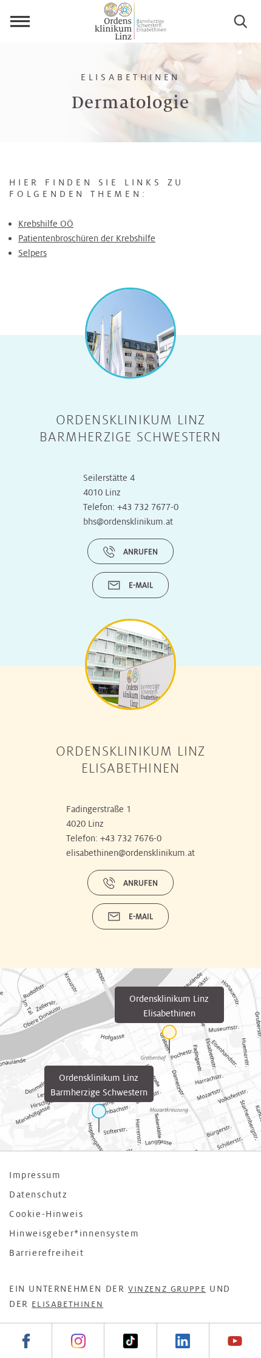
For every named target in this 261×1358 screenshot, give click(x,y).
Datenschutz (38, 1194)
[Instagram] (78, 1340)
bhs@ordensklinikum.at (128, 521)
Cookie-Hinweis (46, 1213)
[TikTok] (130, 1340)
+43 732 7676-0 (130, 838)
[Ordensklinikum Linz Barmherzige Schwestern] (99, 1118)
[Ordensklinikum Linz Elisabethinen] (169, 1039)
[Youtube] (235, 1340)
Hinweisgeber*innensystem (74, 1233)
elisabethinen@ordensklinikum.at (130, 852)
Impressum (35, 1175)
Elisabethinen (67, 1304)
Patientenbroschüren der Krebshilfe (86, 238)
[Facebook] (26, 1340)
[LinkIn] (183, 1340)
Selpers (32, 252)
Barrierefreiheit (46, 1252)
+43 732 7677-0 (147, 506)
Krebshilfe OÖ (45, 223)
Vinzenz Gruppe (167, 1289)
